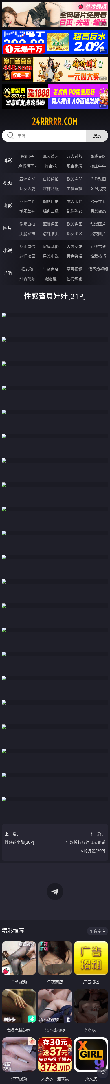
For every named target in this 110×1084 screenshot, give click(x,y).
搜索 (97, 135)
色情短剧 (74, 278)
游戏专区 (98, 156)
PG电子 (27, 156)
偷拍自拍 (51, 201)
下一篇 (85, 842)
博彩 (7, 160)
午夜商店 (51, 269)
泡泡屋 (51, 278)
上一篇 (19, 838)
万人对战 (74, 156)
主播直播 (74, 188)
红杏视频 (27, 278)
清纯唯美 (51, 233)
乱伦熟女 (74, 211)
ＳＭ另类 (98, 188)
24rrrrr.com (55, 121)
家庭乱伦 (51, 246)
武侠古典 (98, 246)
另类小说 (51, 256)
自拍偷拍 (51, 179)
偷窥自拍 (27, 224)
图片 (7, 228)
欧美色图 (74, 224)
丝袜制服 (51, 188)
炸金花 (51, 166)
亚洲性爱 (27, 201)
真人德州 (51, 156)
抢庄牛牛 (98, 166)
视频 (7, 183)
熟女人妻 (27, 188)
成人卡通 (74, 201)
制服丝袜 (27, 211)
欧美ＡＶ (74, 179)
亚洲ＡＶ (27, 179)
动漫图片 (98, 224)
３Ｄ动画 (98, 179)
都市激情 (27, 246)
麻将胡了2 (27, 166)
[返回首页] (102, 1072)
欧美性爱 (98, 201)
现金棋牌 (74, 166)
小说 (7, 250)
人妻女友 (74, 246)
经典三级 (51, 211)
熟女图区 (74, 233)
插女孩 (27, 269)
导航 (7, 273)
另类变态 (98, 211)
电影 (7, 205)
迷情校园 (27, 256)
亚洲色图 (51, 224)
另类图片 (98, 233)
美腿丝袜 (27, 233)
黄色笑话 (74, 256)
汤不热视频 (98, 269)
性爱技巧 (98, 256)
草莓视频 (74, 269)
